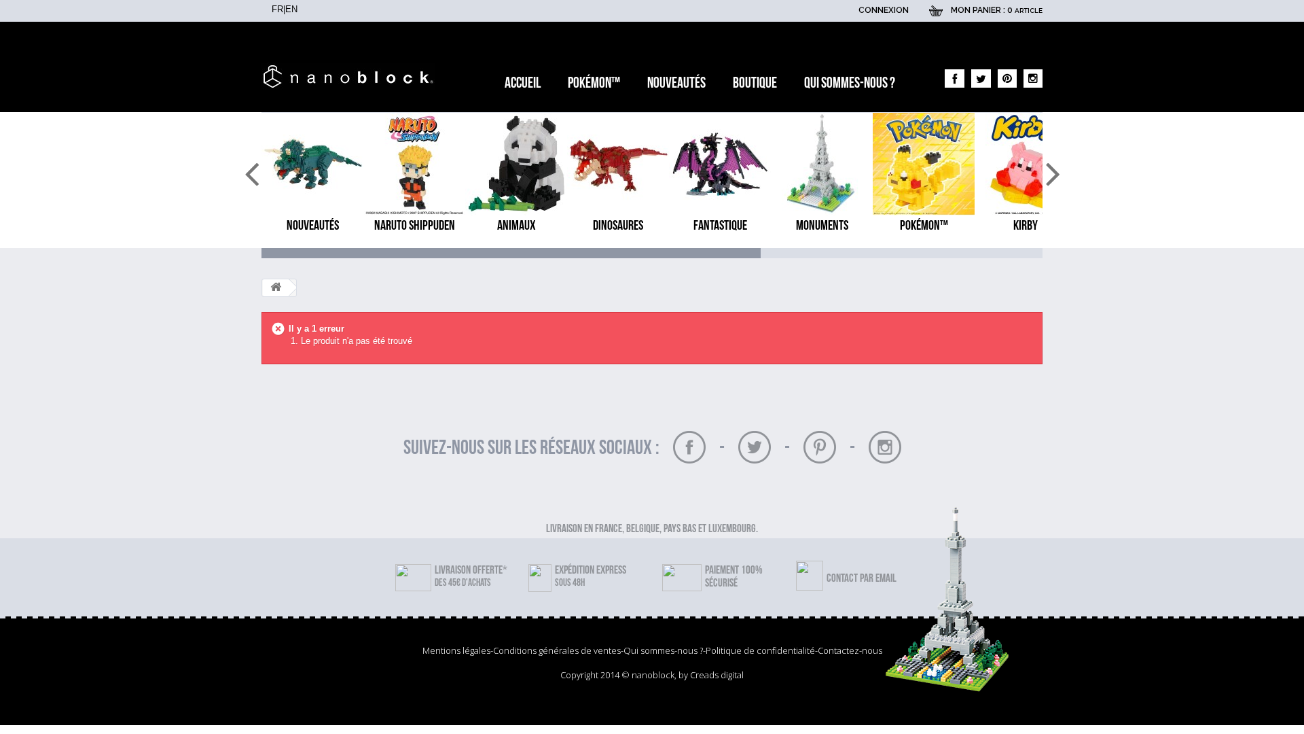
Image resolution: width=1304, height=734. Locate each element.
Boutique (755, 83)
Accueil (523, 83)
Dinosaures (618, 225)
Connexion (883, 10)
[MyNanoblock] (351, 76)
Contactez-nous (850, 650)
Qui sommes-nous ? (849, 83)
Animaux (516, 225)
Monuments (822, 225)
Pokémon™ (594, 83)
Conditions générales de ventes (557, 650)
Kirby (1025, 225)
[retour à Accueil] (276, 287)
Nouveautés (676, 83)
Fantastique (720, 225)
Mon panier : (997, 10)
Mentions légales (456, 650)
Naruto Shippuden (414, 225)
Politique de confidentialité (760, 650)
